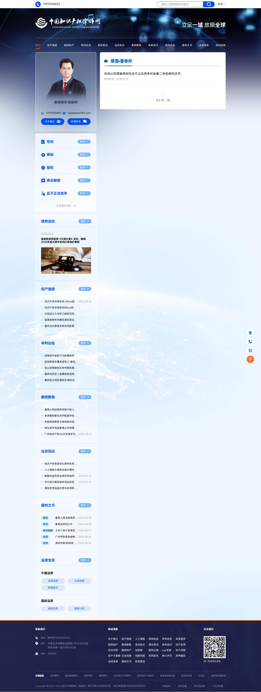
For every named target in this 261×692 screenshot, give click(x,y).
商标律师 (103, 675)
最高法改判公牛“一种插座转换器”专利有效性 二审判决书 (73, 524)
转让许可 (167, 655)
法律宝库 (204, 45)
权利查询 (140, 661)
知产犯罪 (181, 644)
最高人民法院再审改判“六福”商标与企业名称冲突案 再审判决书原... (73, 517)
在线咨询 (76, 121)
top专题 (166, 650)
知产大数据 (114, 655)
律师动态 (170, 45)
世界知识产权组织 (145, 675)
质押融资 (181, 655)
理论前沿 (103, 45)
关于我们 (50, 121)
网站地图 (221, 45)
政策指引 (53, 587)
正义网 (201, 675)
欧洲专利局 (186, 675)
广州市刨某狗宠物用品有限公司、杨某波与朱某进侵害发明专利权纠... (73, 536)
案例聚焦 (136, 45)
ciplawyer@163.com (79, 113)
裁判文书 (187, 45)
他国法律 (53, 608)
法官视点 (120, 45)
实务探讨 (153, 45)
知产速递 (52, 45)
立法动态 (79, 580)
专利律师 (54, 675)
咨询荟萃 (181, 639)
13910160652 (51, 4)
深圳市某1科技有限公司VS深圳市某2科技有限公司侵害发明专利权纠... (73, 543)
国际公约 (79, 608)
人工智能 (140, 639)
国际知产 (69, 45)
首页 (37, 45)
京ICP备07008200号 (99, 686)
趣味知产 (126, 650)
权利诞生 (154, 655)
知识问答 (113, 650)
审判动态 (86, 45)
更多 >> (84, 141)
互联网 (139, 650)
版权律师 (88, 675)
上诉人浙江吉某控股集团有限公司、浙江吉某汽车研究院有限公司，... (73, 530)
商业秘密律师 (71, 675)
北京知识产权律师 (122, 675)
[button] (63, 270)
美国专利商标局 (167, 675)
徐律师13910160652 (59, 637)
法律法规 (53, 580)
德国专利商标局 (218, 675)
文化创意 (126, 655)
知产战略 (181, 650)
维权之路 (154, 650)
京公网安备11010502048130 (129, 686)
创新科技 (140, 655)
